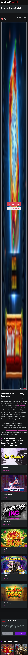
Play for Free (15, 208)
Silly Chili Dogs (7, 603)
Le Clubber (6, 576)
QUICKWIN (19, 403)
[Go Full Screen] (5, 19)
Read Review (8, 633)
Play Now (20, 633)
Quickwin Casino (11, 620)
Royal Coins (6, 549)
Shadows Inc (6, 521)
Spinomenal (5, 497)
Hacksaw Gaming (7, 470)
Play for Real (15, 204)
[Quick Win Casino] (9, 1)
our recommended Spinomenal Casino (16, 430)
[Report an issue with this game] (2, 19)
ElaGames (5, 551)
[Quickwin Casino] (4, 623)
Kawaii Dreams (7, 494)
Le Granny (6, 467)
